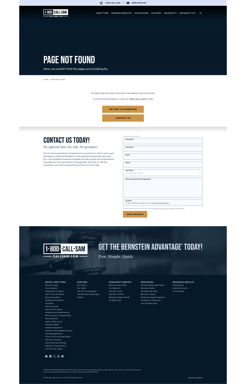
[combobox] (162, 173)
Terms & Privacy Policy (160, 203)
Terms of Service (175, 208)
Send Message (135, 214)
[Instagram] (58, 356)
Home (45, 79)
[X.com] (54, 356)
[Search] (201, 13)
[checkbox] (126, 203)
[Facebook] (62, 356)
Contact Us (123, 118)
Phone (128, 162)
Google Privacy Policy (159, 208)
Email (127, 155)
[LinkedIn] (50, 356)
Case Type (129, 170)
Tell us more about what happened (138, 179)
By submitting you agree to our (148, 203)
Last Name (129, 147)
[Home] (55, 13)
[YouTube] (46, 356)
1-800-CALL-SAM (137, 99)
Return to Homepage (123, 109)
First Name (129, 139)
